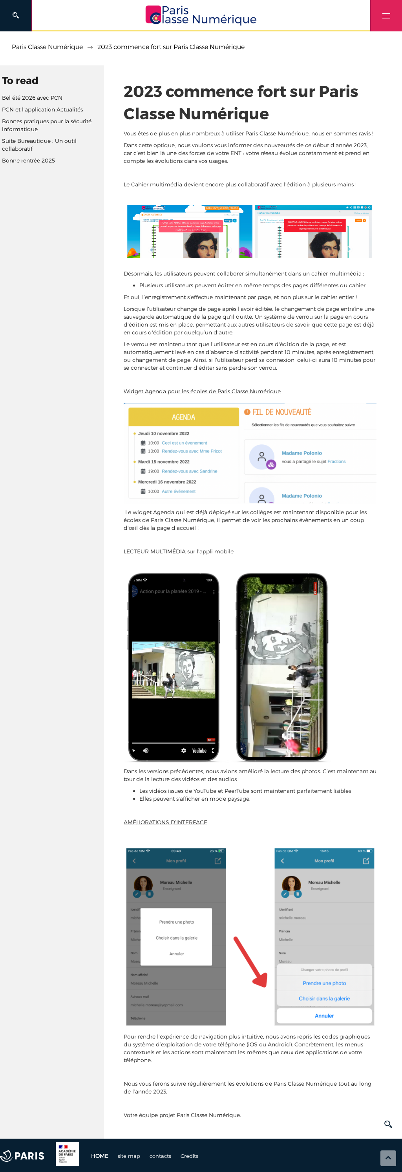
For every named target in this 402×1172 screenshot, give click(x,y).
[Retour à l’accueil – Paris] (201, 15)
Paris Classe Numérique (47, 47)
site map (129, 1156)
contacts (160, 1156)
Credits (189, 1156)
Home (99, 1155)
